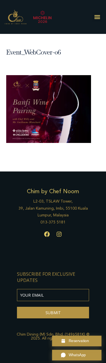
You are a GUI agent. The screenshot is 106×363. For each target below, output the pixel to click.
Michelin (42, 18)
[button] (97, 17)
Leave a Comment (22, 62)
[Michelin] (42, 13)
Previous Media (53, 158)
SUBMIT (53, 312)
